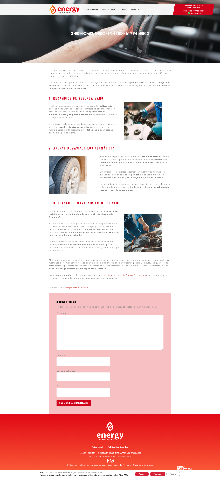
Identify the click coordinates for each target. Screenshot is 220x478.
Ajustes (173, 474)
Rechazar (157, 474)
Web (59, 386)
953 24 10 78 (95, 456)
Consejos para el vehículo (75, 288)
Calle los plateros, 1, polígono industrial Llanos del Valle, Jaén (110, 453)
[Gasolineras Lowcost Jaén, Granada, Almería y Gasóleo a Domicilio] (64, 13)
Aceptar (142, 474)
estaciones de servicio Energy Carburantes (124, 275)
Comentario (63, 313)
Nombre (61, 355)
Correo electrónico (67, 371)
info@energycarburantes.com (116, 456)
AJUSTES (123, 475)
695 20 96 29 (196, 13)
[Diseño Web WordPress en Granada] (184, 468)
